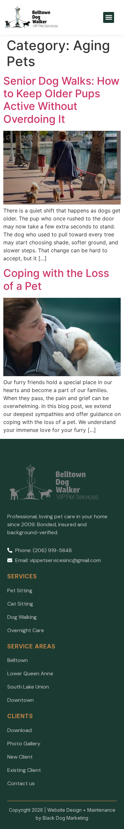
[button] (108, 17)
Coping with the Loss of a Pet (56, 279)
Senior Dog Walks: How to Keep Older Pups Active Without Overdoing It (61, 99)
